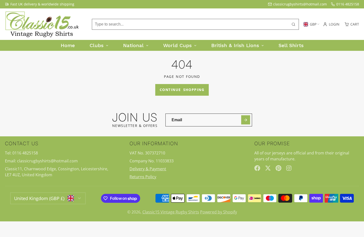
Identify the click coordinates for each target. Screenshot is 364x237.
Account (331, 24)
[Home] (42, 24)
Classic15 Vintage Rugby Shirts (170, 212)
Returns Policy (143, 176)
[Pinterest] (279, 168)
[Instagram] (289, 168)
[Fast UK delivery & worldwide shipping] (39, 4)
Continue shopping (182, 89)
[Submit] (245, 119)
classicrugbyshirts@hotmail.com (300, 4)
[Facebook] (257, 168)
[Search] (293, 24)
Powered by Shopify (218, 212)
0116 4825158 (347, 4)
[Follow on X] (268, 168)
